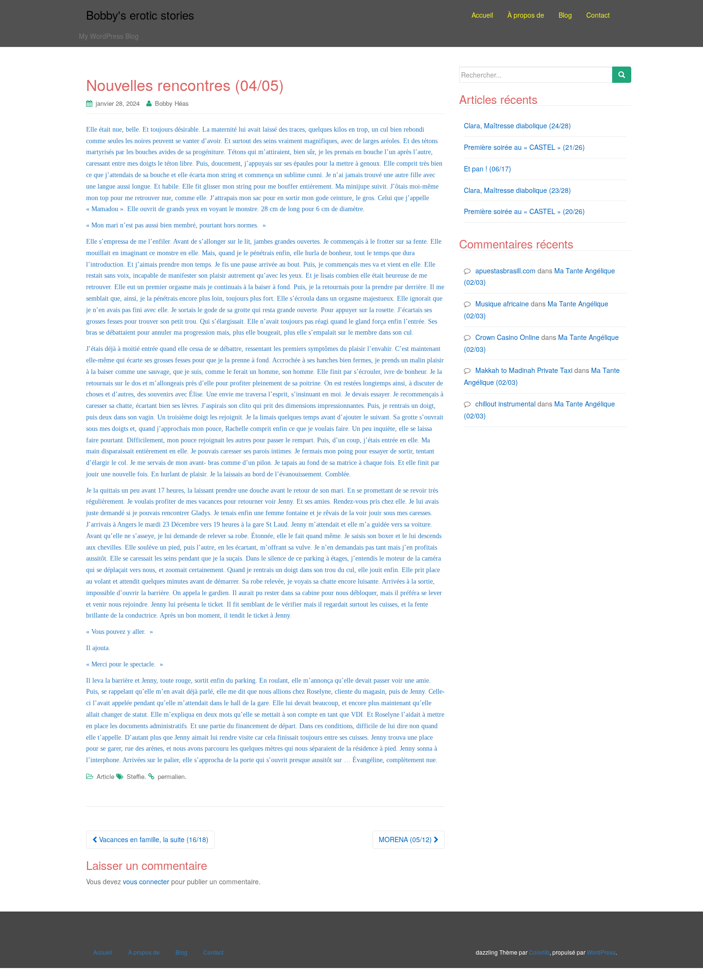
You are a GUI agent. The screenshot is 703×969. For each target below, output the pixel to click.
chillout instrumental (505, 403)
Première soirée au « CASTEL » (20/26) (524, 211)
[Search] (621, 75)
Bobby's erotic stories (140, 14)
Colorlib (539, 952)
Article (105, 776)
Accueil (102, 952)
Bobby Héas (172, 103)
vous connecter (146, 881)
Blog (181, 952)
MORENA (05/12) (406, 839)
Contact (213, 952)
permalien (171, 776)
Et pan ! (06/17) (487, 168)
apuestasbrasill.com (505, 270)
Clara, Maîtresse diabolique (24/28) (517, 125)
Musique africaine (502, 303)
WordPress (601, 952)
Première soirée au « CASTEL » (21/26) (524, 147)
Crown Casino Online (507, 337)
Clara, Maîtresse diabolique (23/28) (517, 190)
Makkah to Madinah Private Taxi (523, 370)
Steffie (135, 776)
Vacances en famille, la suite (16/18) (153, 839)
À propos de (144, 952)
